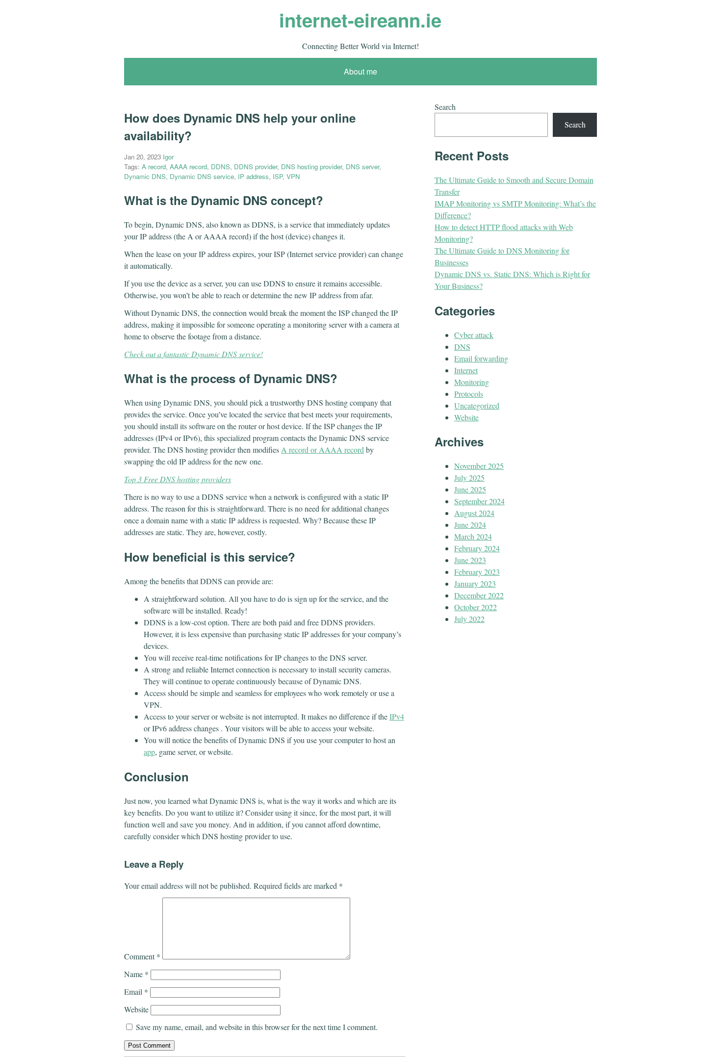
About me (360, 71)
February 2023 (477, 572)
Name (136, 974)
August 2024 (474, 513)
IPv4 (396, 716)
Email (136, 991)
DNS (462, 346)
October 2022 (475, 607)
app (149, 752)
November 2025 (479, 466)
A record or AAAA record (322, 449)
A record (154, 166)
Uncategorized (476, 405)
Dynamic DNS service (202, 176)
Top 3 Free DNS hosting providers (177, 479)
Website (136, 1009)
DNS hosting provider (311, 166)
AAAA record (188, 166)
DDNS (220, 166)
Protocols (468, 393)
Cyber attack (473, 335)
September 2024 (479, 501)
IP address (253, 176)
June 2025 (470, 489)
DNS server (362, 166)
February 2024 (477, 548)
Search (445, 107)
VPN (293, 176)
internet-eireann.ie (360, 19)
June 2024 (470, 524)
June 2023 (470, 560)
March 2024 (473, 536)
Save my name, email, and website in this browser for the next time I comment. (257, 1027)
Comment (142, 956)
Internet (466, 370)
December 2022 (479, 595)
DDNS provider (255, 166)
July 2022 (469, 619)
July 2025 (469, 477)
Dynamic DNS (145, 176)
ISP (278, 176)
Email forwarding (481, 358)
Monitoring (471, 382)
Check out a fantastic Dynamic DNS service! (193, 354)
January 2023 (475, 583)
